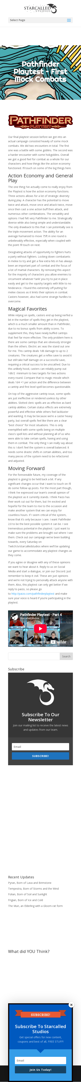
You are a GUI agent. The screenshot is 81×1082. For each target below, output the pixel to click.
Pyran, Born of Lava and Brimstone (29, 883)
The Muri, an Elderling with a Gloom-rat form (35, 906)
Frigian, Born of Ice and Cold (25, 900)
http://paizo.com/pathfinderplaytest (32, 593)
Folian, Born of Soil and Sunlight (27, 894)
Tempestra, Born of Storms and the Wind (33, 888)
